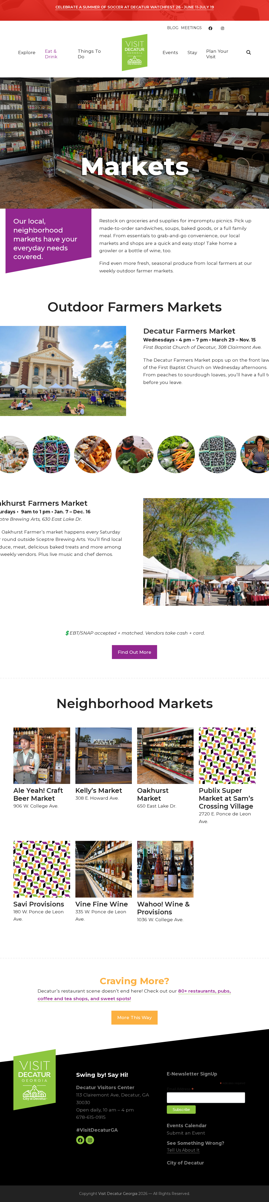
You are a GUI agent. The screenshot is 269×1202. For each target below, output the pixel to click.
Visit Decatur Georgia (117, 1193)
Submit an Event (186, 1133)
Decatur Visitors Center (105, 1087)
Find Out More (134, 652)
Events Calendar (187, 1125)
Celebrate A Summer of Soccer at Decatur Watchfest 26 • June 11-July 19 (134, 7)
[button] (249, 52)
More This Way (134, 1017)
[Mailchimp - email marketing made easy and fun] (235, 1115)
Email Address (180, 1089)
